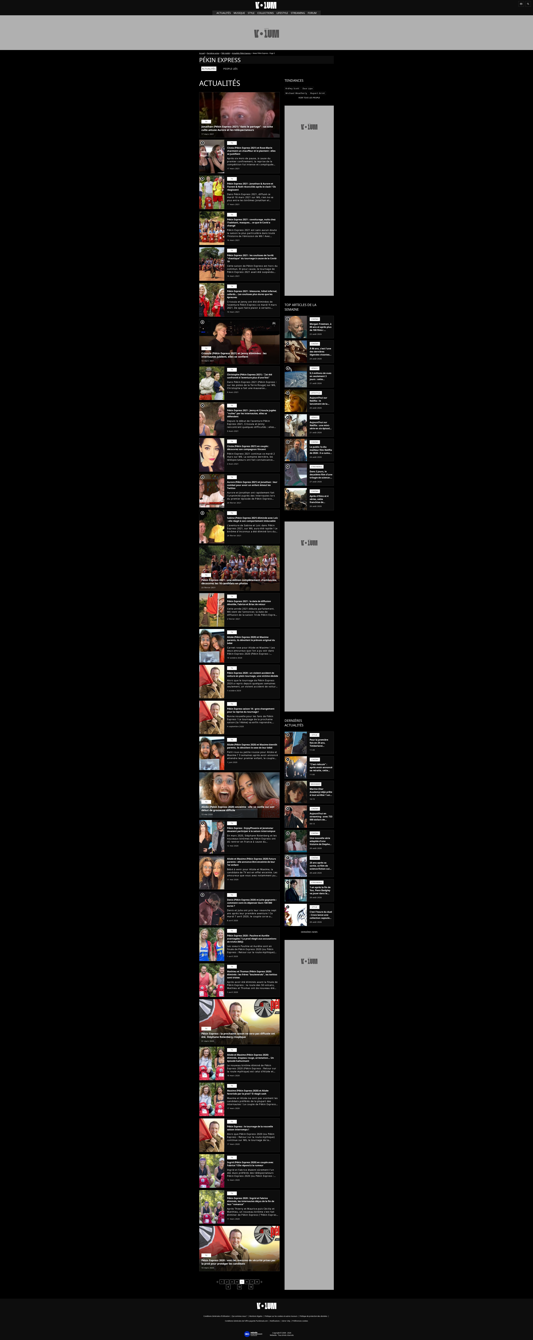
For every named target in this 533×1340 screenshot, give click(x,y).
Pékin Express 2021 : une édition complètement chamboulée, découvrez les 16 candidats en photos (239, 581)
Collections (265, 13)
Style (251, 13)
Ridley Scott (292, 88)
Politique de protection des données (313, 1316)
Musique (239, 13)
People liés (230, 68)
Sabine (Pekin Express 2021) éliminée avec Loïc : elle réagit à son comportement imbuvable (252, 519)
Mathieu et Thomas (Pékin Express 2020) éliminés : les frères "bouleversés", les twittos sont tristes (252, 974)
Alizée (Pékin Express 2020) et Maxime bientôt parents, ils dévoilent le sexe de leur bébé (252, 746)
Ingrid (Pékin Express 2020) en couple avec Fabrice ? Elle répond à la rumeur (250, 1164)
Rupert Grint (317, 93)
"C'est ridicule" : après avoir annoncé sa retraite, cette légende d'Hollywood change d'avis (321, 772)
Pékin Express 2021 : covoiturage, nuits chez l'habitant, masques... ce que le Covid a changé (251, 222)
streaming (298, 13)
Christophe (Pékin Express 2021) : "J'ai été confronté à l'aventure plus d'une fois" (249, 376)
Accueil (202, 53)
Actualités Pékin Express (241, 53)
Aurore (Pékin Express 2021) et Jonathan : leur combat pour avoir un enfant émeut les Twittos (252, 485)
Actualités (224, 13)
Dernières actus (213, 53)
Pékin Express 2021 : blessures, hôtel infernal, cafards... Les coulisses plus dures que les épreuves (252, 294)
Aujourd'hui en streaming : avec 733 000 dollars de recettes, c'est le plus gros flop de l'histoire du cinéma (321, 821)
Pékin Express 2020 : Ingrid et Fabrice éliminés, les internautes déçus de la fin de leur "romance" (250, 1201)
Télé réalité (225, 53)
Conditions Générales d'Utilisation (216, 1316)
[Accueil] (266, 5)
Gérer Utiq (286, 1321)
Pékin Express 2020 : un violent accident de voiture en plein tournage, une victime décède (252, 674)
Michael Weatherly (296, 93)
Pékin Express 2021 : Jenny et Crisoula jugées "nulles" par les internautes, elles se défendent (251, 413)
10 (239, 1287)
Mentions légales (255, 1316)
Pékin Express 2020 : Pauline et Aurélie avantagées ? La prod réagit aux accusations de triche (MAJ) (251, 938)
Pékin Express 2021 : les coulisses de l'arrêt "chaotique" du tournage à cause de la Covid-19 (252, 258)
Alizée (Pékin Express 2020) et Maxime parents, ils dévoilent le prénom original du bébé (251, 640)
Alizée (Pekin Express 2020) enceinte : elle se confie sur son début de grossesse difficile (237, 808)
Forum (312, 13)
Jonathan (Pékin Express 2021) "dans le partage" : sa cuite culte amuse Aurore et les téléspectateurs (237, 128)
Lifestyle (282, 13)
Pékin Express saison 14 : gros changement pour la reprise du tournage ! (250, 710)
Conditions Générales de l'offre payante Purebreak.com (246, 1321)
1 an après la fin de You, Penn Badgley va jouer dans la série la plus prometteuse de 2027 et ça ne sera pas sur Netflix (320, 896)
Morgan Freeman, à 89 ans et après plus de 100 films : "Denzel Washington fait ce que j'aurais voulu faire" (320, 333)
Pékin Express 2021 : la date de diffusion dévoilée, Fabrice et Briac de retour (249, 603)
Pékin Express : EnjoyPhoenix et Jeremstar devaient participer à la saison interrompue (251, 830)
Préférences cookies (300, 1321)
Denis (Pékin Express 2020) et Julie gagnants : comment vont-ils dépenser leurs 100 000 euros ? (252, 902)
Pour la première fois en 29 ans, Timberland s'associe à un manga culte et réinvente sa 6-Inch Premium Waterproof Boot (320, 750)
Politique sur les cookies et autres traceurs (281, 1316)
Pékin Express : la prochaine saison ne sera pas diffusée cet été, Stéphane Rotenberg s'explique (238, 1035)
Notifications (275, 1321)
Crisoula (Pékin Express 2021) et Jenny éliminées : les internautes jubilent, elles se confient (233, 355)
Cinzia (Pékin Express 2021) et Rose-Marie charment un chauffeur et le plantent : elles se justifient (251, 150)
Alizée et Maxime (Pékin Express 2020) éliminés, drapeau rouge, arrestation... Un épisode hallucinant (250, 1057)
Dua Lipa (308, 88)
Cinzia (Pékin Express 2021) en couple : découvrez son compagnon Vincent (248, 448)
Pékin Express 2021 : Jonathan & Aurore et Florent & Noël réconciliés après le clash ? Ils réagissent (251, 186)
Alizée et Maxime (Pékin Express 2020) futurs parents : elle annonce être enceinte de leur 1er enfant (251, 861)
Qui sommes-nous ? (239, 1316)
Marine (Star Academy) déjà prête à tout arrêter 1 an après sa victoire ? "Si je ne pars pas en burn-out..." (321, 796)
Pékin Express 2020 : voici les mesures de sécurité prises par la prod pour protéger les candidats (238, 1262)
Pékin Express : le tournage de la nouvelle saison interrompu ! (250, 1128)
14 (251, 1287)
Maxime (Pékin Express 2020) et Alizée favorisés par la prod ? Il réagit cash (247, 1092)
